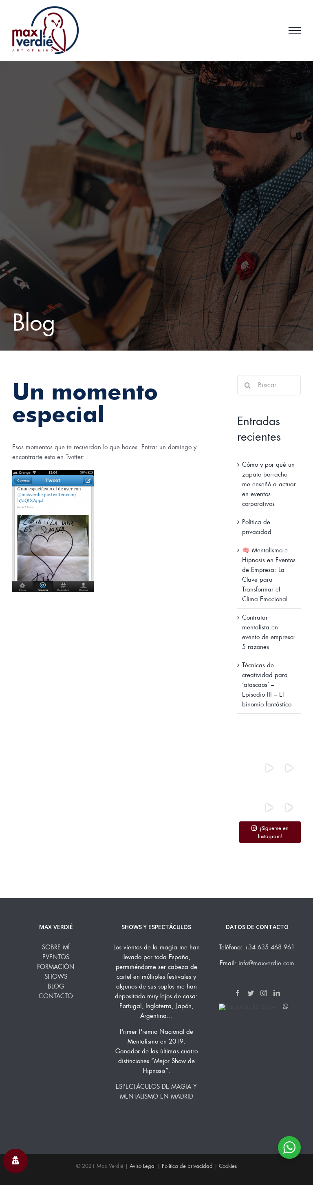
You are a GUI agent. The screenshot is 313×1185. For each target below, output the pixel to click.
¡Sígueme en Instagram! (273, 832)
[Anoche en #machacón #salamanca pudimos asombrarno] (289, 768)
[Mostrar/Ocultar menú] (294, 30)
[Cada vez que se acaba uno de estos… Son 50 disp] (249, 788)
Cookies (228, 1166)
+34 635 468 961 (270, 947)
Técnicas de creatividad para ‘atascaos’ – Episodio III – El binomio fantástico (266, 684)
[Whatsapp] (286, 1006)
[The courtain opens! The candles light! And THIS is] (289, 808)
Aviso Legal (143, 1166)
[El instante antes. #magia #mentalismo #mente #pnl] (289, 788)
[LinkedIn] (276, 993)
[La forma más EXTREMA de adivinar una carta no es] (249, 768)
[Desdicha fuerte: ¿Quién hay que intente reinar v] (269, 788)
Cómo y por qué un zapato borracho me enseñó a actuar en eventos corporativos (269, 484)
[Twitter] (250, 993)
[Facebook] (237, 993)
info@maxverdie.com (266, 963)
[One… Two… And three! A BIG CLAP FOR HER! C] (269, 808)
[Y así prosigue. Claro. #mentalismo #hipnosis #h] (269, 768)
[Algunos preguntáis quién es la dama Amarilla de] (249, 808)
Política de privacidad (187, 1166)
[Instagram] (263, 993)
